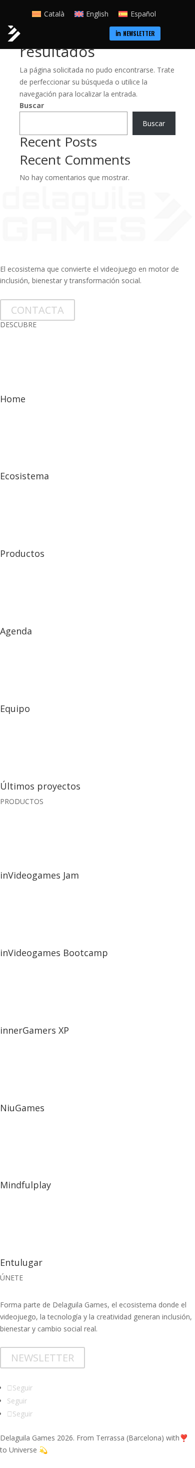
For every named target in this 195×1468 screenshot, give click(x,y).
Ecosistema (24, 476)
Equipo (15, 708)
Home (13, 399)
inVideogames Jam (39, 875)
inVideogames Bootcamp (54, 953)
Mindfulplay (25, 1185)
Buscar (32, 105)
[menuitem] (135, 34)
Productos (22, 553)
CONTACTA (37, 310)
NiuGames (22, 1108)
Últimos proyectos (40, 786)
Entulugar (21, 1262)
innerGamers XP (34, 1030)
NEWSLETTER (42, 1357)
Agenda (16, 631)
